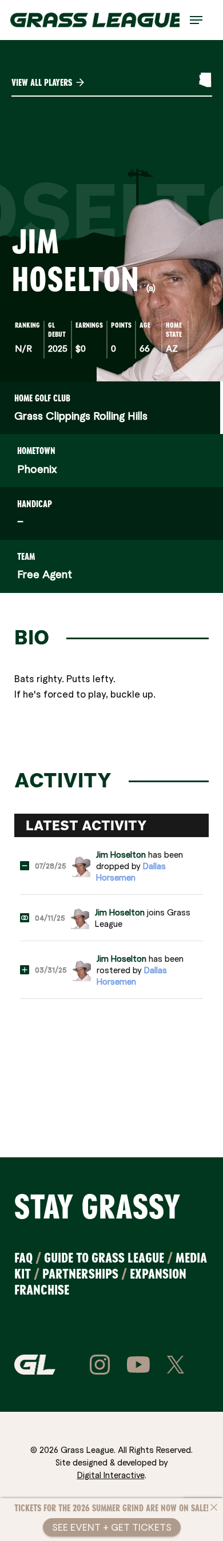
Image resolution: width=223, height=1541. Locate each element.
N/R (23, 348)
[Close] (214, 1507)
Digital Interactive (111, 1474)
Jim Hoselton (121, 854)
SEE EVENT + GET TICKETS (112, 1527)
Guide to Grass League (104, 1257)
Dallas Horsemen (131, 871)
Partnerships (80, 1273)
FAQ (23, 1257)
